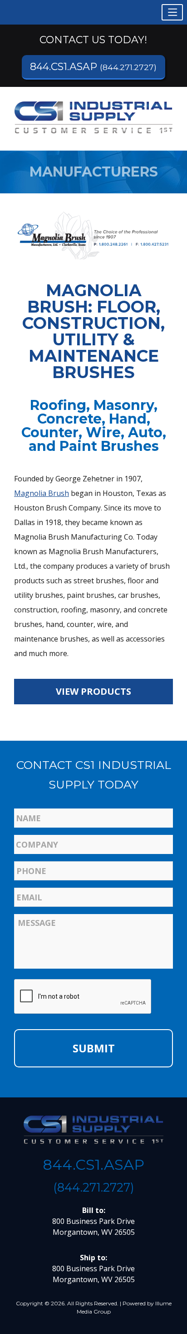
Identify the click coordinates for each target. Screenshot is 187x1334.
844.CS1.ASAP (93, 67)
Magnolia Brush (41, 493)
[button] (172, 12)
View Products (93, 691)
